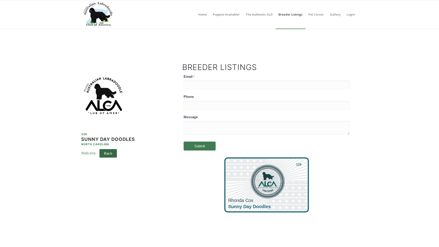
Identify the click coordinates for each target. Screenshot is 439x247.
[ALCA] (98, 14)
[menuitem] (202, 14)
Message (191, 117)
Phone (189, 97)
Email (189, 76)
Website (88, 153)
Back (108, 153)
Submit (199, 146)
